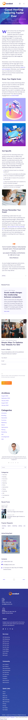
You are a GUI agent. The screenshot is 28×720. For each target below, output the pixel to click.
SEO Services (6, 641)
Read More (6, 311)
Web (2, 439)
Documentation (6, 668)
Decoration (4, 417)
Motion (3, 425)
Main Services (6, 699)
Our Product (6, 664)
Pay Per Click (6, 645)
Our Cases (5, 707)
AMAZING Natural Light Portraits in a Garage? (16, 517)
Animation (4, 413)
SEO (2, 434)
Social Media (6, 649)
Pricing (4, 703)
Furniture (3, 420)
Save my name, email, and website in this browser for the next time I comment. (13, 376)
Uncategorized (5, 436)
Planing (13, 290)
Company (5, 676)
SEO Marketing (6, 637)
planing (3, 275)
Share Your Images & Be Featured (15, 511)
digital (9, 525)
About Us (5, 695)
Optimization (4, 427)
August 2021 (4, 403)
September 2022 (5, 398)
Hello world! (4, 507)
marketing (14, 525)
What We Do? (6, 680)
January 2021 (4, 405)
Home (3, 19)
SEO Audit (5, 653)
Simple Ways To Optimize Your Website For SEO (12, 343)
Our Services (6, 672)
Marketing (9, 19)
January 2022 (5, 400)
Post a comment (7, 382)
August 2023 (4, 396)
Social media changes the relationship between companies (13, 294)
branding (4, 525)
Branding (11, 340)
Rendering (4, 432)
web (3, 528)
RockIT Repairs (10, 717)
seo (24, 525)
